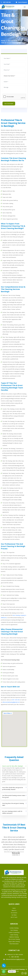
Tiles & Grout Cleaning (14, 939)
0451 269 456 (7, 2)
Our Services (14, 912)
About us (14, 910)
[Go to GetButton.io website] (3, 974)
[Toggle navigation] (24, 6)
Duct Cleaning (14, 930)
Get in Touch (14, 917)
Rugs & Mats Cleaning (14, 941)
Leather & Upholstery (14, 932)
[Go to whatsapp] (4, 971)
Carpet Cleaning (14, 934)
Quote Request (22, 2)
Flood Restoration (14, 943)
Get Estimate (8, 103)
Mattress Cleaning (14, 937)
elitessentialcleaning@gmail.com (11, 702)
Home (14, 908)
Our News (14, 915)
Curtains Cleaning (14, 928)
